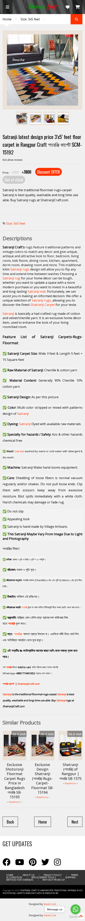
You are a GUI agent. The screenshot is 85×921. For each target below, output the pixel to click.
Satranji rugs (19, 269)
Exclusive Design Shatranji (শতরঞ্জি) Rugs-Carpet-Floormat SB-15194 (42, 778)
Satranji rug (11, 278)
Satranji (8, 313)
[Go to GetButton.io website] (75, 917)
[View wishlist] (68, 7)
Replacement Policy (43, 877)
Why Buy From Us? (53, 879)
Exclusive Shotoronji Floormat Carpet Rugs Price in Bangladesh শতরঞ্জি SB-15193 (14, 780)
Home (7, 19)
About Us (28, 875)
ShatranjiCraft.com (28, 684)
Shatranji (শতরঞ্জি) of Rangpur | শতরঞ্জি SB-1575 (70, 771)
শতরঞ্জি (24, 607)
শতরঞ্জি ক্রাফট (8, 684)
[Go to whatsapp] (75, 909)
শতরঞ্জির (18, 634)
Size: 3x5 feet (30, 19)
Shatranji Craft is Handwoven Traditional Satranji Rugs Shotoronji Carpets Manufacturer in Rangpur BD (42, 892)
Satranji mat (37, 291)
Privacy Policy (53, 875)
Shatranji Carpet (42, 305)
